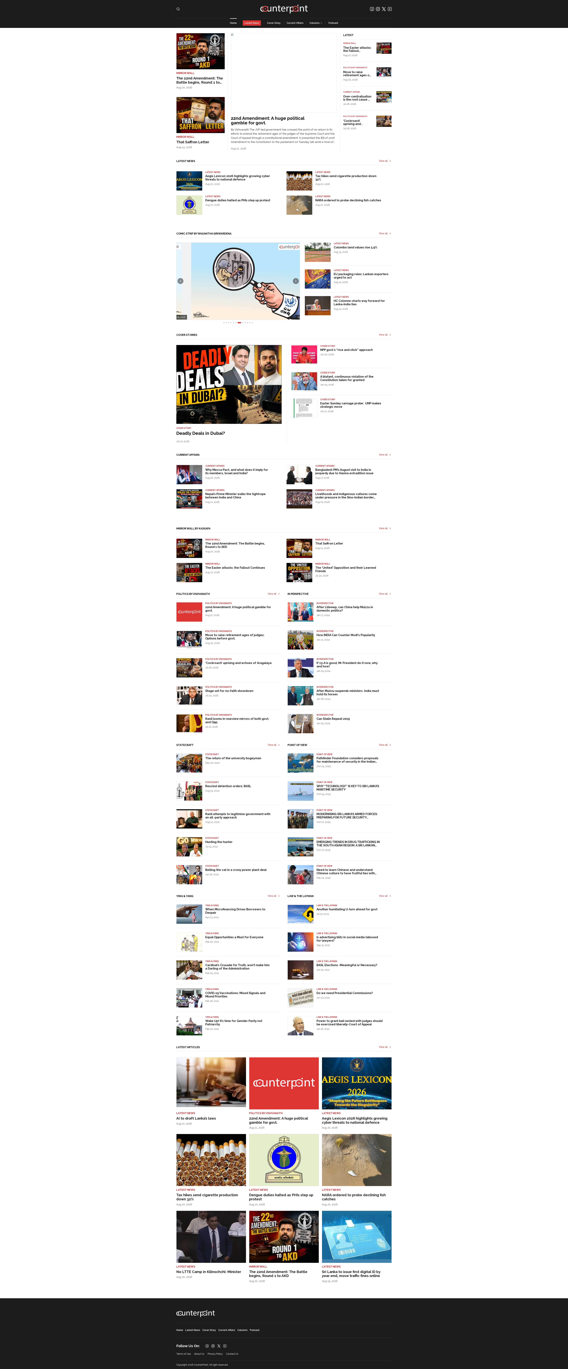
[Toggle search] (178, 9)
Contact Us (232, 1354)
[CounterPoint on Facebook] (372, 9)
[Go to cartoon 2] (226, 322)
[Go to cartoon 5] (233, 322)
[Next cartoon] (296, 281)
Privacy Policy (215, 1354)
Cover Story (274, 23)
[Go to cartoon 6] (235, 322)
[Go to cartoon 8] (240, 322)
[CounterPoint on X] (384, 9)
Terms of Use (183, 1354)
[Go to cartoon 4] (231, 322)
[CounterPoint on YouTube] (390, 9)
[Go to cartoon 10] (247, 322)
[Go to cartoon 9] (244, 322)
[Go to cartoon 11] (250, 322)
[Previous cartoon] (180, 281)
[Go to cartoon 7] (238, 322)
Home (233, 23)
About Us (199, 1354)
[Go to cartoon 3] (228, 322)
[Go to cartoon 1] (224, 322)
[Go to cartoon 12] (252, 322)
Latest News (252, 23)
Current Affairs (295, 23)
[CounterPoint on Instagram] (378, 9)
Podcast (333, 23)
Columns (314, 23)
